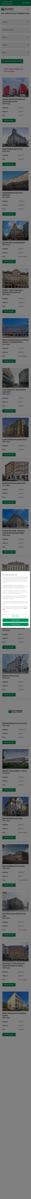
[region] (15, 599)
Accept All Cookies (15, 624)
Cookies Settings (15, 616)
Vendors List (5, 611)
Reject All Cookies (15, 620)
